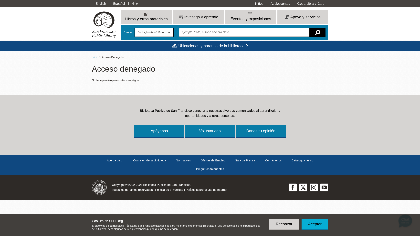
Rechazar (284, 224)
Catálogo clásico (302, 160)
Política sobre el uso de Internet (206, 189)
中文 (135, 3)
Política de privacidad (169, 189)
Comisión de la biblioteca (149, 160)
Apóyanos (159, 131)
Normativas (183, 160)
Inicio (95, 57)
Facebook (293, 187)
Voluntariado (210, 131)
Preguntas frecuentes (210, 169)
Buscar (128, 32)
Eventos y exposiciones (250, 19)
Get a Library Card (311, 3)
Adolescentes (280, 3)
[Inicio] (104, 24)
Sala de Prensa (245, 160)
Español (119, 3)
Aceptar (315, 224)
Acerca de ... (115, 160)
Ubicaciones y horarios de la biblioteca (211, 46)
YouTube (324, 187)
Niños (259, 3)
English (100, 3)
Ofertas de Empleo (213, 160)
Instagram (314, 187)
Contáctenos (273, 160)
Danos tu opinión (260, 131)
